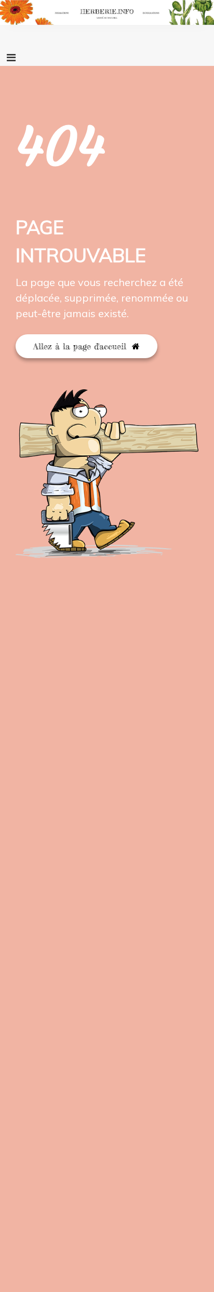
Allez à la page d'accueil (81, 346)
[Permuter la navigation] (11, 57)
